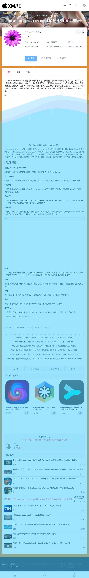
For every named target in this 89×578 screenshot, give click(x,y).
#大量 (37, 328)
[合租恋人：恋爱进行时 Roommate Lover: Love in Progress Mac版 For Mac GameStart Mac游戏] (8, 472)
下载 (32, 58)
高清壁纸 (71, 564)
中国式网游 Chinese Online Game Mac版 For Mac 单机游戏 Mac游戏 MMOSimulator (44, 488)
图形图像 (53, 16)
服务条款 (71, 567)
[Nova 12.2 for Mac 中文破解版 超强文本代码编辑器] (17, 392)
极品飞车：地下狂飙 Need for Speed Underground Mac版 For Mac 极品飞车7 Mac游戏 (44, 479)
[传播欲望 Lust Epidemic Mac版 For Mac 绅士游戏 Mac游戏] (8, 536)
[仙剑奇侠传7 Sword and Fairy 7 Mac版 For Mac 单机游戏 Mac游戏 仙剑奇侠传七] (38, 499)
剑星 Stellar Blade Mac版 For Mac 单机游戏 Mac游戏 (32, 515)
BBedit (17, 149)
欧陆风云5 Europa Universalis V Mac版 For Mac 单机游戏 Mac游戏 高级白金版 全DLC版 (45, 460)
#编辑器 (8, 328)
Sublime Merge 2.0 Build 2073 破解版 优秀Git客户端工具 (71, 408)
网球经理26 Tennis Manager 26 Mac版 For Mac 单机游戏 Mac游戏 (37, 506)
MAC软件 (44, 16)
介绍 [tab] (9, 72)
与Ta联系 (19, 448)
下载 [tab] (28, 72)
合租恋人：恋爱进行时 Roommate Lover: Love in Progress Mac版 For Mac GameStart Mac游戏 (48, 469)
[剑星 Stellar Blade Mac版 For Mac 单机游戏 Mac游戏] (8, 517)
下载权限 (63, 58)
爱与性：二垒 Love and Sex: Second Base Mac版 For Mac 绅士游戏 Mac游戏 (41, 524)
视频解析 (62, 567)
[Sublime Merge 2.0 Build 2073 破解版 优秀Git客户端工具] (71, 392)
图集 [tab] (18, 72)
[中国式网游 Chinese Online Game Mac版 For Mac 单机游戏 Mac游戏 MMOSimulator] (8, 490)
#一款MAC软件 (19, 328)
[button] (70, 5)
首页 (36, 16)
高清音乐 (80, 564)
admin (16, 446)
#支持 (29, 328)
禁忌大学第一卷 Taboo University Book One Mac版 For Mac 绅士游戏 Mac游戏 (41, 543)
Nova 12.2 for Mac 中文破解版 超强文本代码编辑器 (17, 408)
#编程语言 (46, 328)
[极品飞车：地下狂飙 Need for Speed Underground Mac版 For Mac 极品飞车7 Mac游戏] (8, 481)
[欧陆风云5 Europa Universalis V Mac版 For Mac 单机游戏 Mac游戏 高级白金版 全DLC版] (8, 462)
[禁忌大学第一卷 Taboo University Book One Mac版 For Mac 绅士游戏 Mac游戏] (8, 545)
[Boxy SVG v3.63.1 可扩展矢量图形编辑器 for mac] (44, 392)
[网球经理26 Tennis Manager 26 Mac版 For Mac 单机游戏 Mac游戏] (8, 508)
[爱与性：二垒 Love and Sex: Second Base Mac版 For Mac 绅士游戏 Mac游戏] (8, 527)
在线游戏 (62, 564)
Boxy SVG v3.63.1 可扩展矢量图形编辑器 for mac (44, 408)
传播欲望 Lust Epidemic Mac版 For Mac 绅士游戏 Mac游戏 (34, 534)
